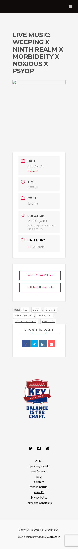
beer (36, 310)
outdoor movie (25, 321)
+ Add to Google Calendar (40, 275)
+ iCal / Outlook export (40, 287)
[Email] (51, 343)
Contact (39, 482)
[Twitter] (31, 448)
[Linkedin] (43, 343)
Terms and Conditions (39, 503)
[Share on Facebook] (26, 343)
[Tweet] (34, 343)
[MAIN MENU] (70, 7)
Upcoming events (39, 466)
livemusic (45, 315)
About (39, 461)
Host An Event (39, 471)
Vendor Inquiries (39, 487)
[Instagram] (47, 448)
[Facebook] (39, 448)
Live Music (37, 247)
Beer (39, 476)
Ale (25, 310)
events (50, 310)
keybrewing (23, 315)
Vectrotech (53, 537)
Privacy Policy (39, 497)
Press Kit (39, 492)
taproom (48, 321)
